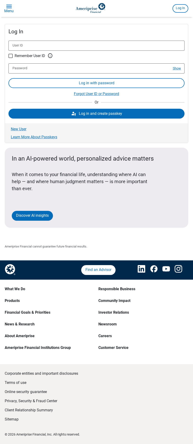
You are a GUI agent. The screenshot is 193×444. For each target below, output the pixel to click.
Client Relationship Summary (29, 410)
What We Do (15, 289)
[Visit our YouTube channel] (164, 270)
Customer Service (113, 347)
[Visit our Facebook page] (151, 270)
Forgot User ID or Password (96, 94)
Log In (180, 8)
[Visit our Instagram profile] (176, 270)
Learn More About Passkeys (34, 137)
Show (177, 68)
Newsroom (107, 324)
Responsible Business (116, 289)
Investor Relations (113, 312)
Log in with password (96, 83)
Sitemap (12, 419)
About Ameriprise (20, 336)
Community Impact (114, 300)
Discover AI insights (32, 215)
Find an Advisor (98, 269)
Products (12, 300)
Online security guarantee (26, 392)
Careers (105, 336)
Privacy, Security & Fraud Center (31, 401)
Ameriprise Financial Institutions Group (38, 347)
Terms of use (15, 382)
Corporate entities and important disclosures (41, 373)
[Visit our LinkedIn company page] (139, 270)
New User (18, 129)
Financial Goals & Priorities (27, 312)
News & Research (20, 324)
